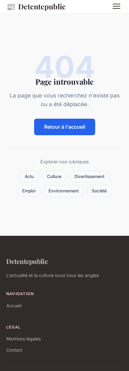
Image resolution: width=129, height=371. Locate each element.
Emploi (28, 190)
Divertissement (89, 176)
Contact (14, 350)
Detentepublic (36, 6)
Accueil (13, 305)
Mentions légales (23, 338)
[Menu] (116, 6)
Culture (54, 176)
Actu (29, 176)
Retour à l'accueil (64, 127)
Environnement (64, 190)
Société (99, 190)
